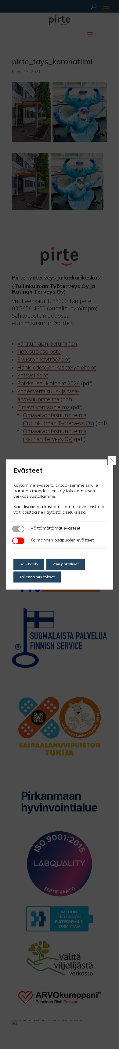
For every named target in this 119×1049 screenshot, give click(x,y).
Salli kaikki (29, 564)
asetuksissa (74, 512)
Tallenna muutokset (37, 577)
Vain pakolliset (65, 564)
